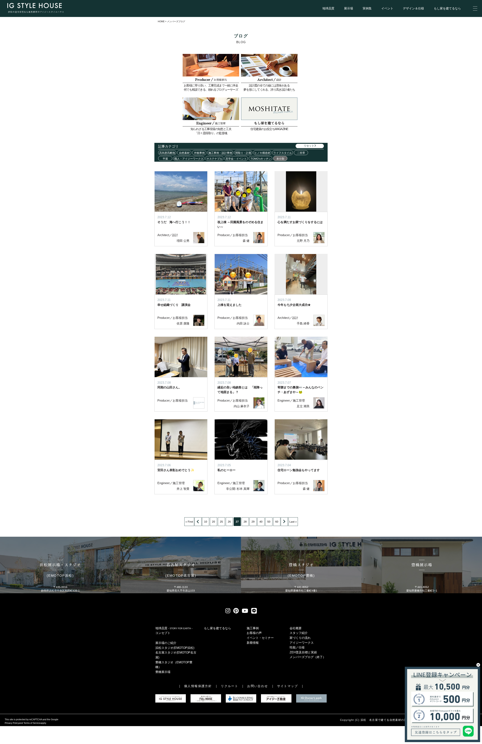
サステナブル (214, 158)
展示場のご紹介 (165, 642)
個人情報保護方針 (198, 686)
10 (205, 521)
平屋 (165, 158)
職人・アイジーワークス (188, 158)
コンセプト (162, 633)
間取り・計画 (243, 152)
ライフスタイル (282, 152)
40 (260, 521)
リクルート (229, 686)
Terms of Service (32, 723)
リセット (309, 145)
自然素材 (184, 152)
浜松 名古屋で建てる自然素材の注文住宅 (388, 719)
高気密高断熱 (167, 152)
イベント (387, 8)
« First (189, 521)
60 (276, 521)
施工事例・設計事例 (220, 152)
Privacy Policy (12, 723)
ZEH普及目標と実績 (303, 652)
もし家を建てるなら (447, 8)
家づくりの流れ (300, 637)
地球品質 (328, 8)
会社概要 (296, 628)
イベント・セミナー (260, 637)
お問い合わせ (257, 686)
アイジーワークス (302, 642)
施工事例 (253, 628)
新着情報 (253, 642)
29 (253, 521)
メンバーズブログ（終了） (308, 657)
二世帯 (301, 152)
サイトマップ (287, 686)
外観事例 (199, 152)
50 (268, 521)
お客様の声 (254, 633)
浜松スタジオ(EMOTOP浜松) (174, 647)
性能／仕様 (297, 647)
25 (221, 521)
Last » (293, 521)
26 (229, 521)
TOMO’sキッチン (260, 158)
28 (245, 521)
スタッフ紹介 (299, 633)
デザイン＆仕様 (413, 8)
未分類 (280, 158)
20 (213, 521)
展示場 (348, 8)
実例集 (367, 8)
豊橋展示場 (162, 672)
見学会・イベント (236, 158)
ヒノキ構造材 (262, 152)
